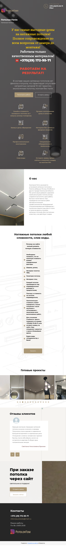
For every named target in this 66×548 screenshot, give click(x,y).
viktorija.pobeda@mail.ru (20, 519)
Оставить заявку (43, 95)
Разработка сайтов (33, 543)
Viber (51, 8)
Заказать (33, 351)
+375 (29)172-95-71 (56, 6)
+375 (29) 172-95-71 (19, 516)
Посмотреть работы (24, 95)
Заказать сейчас (18, 494)
